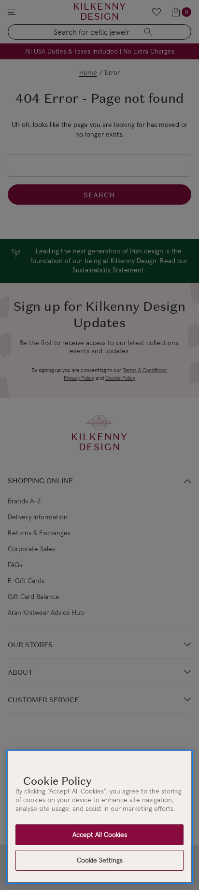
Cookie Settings (100, 860)
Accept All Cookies (99, 834)
